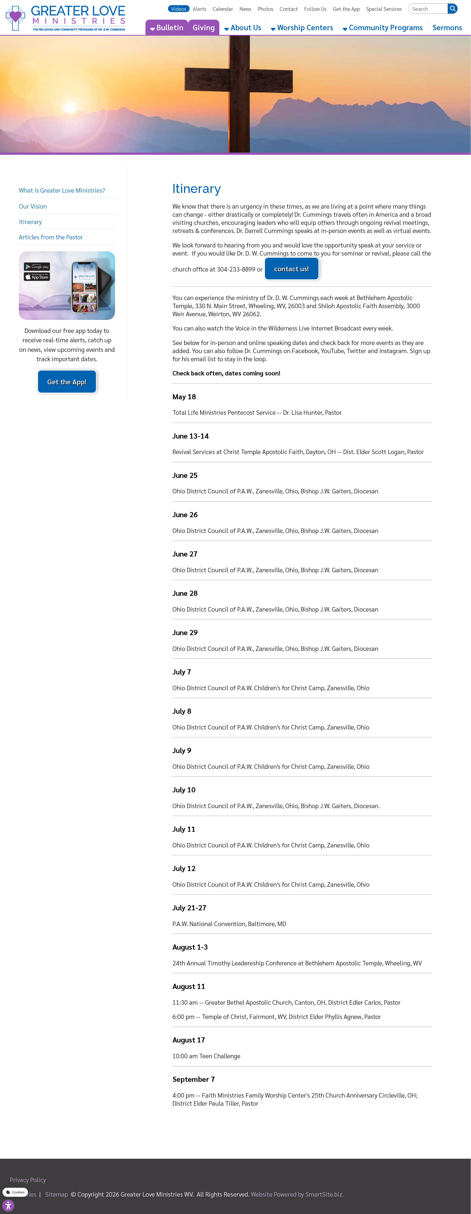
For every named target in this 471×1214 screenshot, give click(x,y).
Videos (178, 8)
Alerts (200, 8)
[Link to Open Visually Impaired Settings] (8, 1206)
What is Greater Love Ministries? (62, 190)
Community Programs (385, 27)
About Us (245, 27)
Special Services (384, 8)
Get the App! (66, 381)
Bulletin (169, 27)
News (245, 8)
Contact (289, 8)
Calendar (223, 8)
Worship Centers (304, 27)
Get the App (346, 8)
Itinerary (30, 221)
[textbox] (428, 9)
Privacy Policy (28, 1179)
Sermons (447, 27)
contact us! (291, 268)
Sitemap (56, 1194)
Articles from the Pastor (51, 237)
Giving (204, 27)
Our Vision (33, 206)
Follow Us (315, 8)
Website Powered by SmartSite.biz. (297, 1194)
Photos (265, 8)
